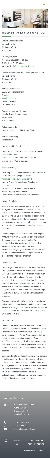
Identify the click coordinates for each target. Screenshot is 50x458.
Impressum (41, 450)
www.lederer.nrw (9, 98)
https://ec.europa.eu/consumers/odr (17, 179)
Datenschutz (29, 450)
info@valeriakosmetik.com (23, 66)
